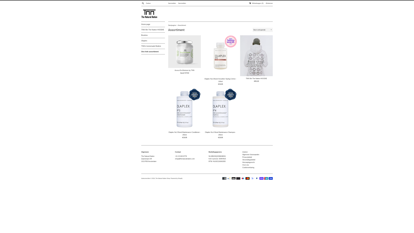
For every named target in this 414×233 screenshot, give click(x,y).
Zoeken (245, 152)
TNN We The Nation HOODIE (152, 30)
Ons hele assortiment (150, 52)
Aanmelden (172, 3)
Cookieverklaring (248, 167)
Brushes (144, 35)
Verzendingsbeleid (248, 160)
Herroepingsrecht (248, 162)
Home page (145, 24)
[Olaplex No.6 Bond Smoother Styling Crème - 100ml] (220, 55)
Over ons (245, 165)
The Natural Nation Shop (162, 178)
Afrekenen (269, 3)
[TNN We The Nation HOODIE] (256, 55)
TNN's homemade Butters (151, 46)
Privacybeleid (247, 157)
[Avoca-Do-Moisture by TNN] (184, 51)
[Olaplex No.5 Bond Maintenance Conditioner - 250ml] (184, 109)
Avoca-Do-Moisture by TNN (184, 70)
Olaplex (144, 41)
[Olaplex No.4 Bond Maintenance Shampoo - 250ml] (220, 109)
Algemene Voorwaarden (250, 154)
